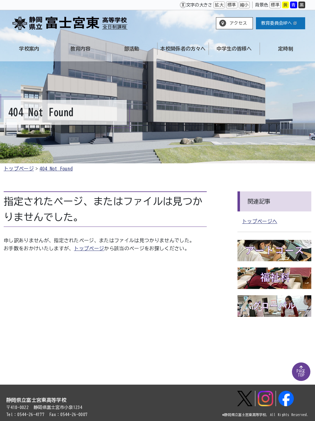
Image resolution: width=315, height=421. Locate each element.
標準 (231, 5)
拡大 (219, 5)
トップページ (19, 168)
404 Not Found (56, 168)
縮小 (244, 5)
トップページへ (259, 221)
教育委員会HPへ (276, 23)
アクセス (238, 23)
